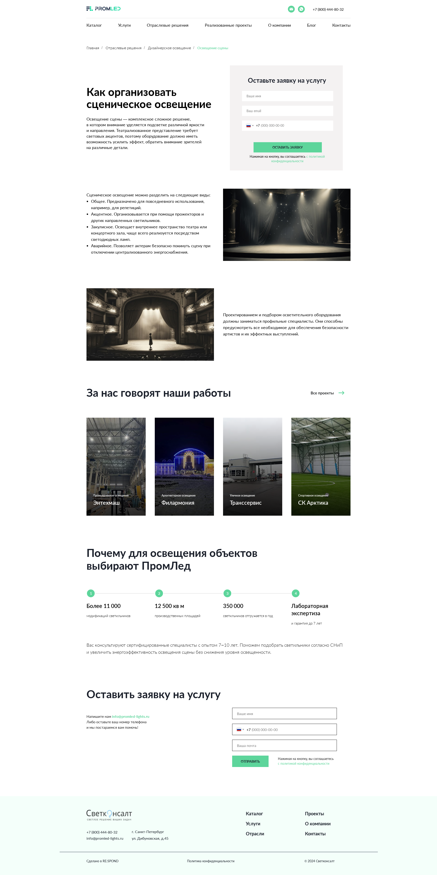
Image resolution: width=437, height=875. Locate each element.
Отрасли (255, 833)
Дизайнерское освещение (169, 48)
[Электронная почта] (291, 9)
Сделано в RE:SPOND (102, 861)
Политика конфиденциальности (210, 861)
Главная (92, 48)
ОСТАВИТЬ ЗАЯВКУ (287, 147)
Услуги (124, 25)
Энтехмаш (106, 502)
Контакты (341, 25)
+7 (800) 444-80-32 (328, 9)
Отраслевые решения (167, 25)
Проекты (314, 813)
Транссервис (246, 502)
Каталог (94, 25)
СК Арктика (313, 502)
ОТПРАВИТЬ (250, 761)
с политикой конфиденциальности (303, 763)
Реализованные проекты (228, 25)
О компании (279, 25)
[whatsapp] (301, 9)
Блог (311, 25)
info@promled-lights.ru (104, 838)
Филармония (178, 502)
